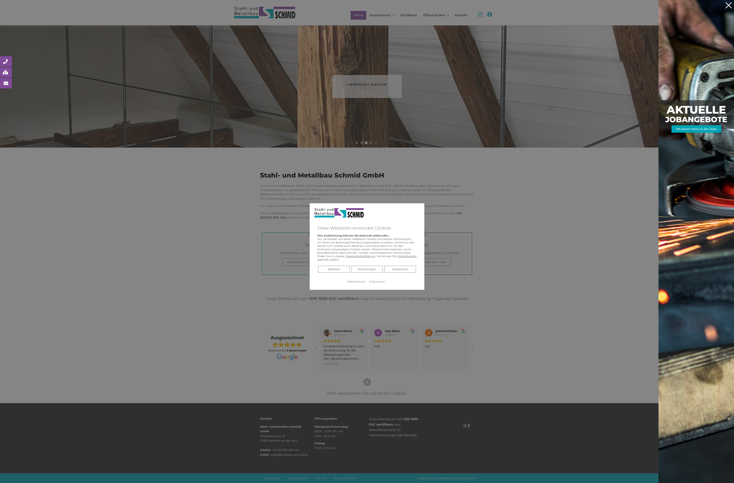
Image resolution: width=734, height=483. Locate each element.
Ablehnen (333, 269)
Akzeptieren (400, 269)
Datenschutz (356, 281)
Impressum (377, 281)
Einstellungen (367, 269)
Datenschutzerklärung (360, 256)
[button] (6, 61)
